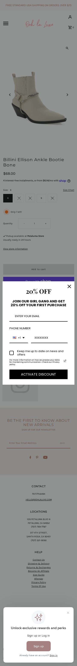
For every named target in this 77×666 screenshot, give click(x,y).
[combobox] (18, 338)
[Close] (69, 286)
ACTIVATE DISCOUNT (38, 374)
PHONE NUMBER (20, 328)
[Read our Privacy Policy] (65, 360)
